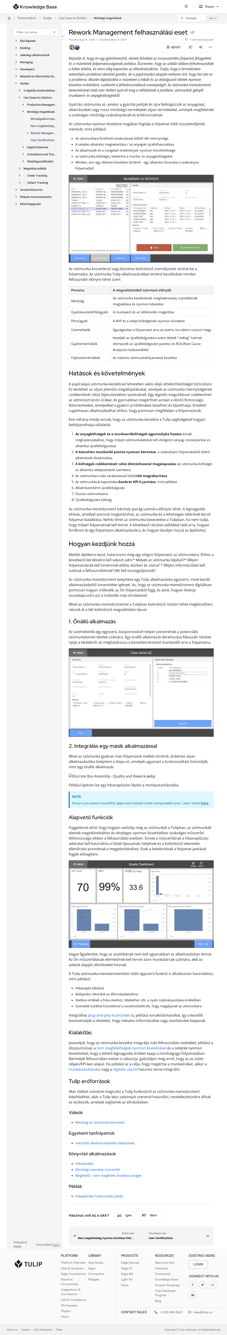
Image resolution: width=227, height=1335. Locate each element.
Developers (27, 69)
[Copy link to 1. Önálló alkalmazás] (122, 622)
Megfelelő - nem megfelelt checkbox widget (108, 1175)
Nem (153, 1215)
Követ (175, 47)
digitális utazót (125, 1069)
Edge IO (126, 1268)
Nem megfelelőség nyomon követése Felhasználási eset (44, 126)
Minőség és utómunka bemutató (100, 1122)
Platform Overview (73, 1262)
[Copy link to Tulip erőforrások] (117, 1081)
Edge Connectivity (73, 1274)
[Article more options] (210, 47)
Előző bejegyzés (30, 204)
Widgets (94, 1279)
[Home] (35, 6)
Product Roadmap (167, 1285)
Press (59, 1329)
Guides (47, 18)
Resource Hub (164, 1262)
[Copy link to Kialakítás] (98, 1033)
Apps (92, 1268)
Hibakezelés (84, 1163)
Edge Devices (130, 1262)
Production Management (42, 104)
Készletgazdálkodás (40, 161)
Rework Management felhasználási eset (44, 133)
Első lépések (28, 41)
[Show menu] (186, 6)
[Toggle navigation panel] (62, 36)
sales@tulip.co (202, 1312)
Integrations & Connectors (70, 1292)
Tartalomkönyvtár (31, 189)
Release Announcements (35, 197)
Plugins (66, 1311)
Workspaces (69, 1305)
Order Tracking (35, 175)
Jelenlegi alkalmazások (35, 55)
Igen (128, 1215)
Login (198, 1264)
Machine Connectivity (69, 1282)
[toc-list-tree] (190, 47)
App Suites (95, 1262)
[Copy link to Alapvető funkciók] (119, 817)
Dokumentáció (27, 18)
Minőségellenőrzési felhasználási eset (44, 119)
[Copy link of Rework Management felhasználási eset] (192, 32)
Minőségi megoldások (108, 18)
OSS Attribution (43, 1329)
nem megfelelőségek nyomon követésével (131, 1048)
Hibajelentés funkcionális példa (99, 1196)
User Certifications (42, 140)
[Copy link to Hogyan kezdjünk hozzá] (141, 544)
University (161, 1268)
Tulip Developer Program (165, 1293)
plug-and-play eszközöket (109, 1015)
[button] (199, 18)
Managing (26, 62)
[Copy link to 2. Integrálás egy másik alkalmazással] (164, 746)
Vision (65, 1316)
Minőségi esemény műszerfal (97, 1169)
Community (163, 1274)
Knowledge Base (166, 1279)
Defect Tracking (35, 182)
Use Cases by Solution (73, 18)
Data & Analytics (72, 1268)
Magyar (209, 6)
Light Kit (127, 1279)
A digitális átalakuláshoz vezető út (40, 90)
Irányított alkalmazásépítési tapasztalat (104, 1143)
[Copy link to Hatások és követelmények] (152, 373)
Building (25, 48)
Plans (124, 1285)
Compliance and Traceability (42, 154)
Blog (158, 1301)
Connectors (96, 1274)
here (204, 803)
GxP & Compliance (73, 1300)
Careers (25, 1329)
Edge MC (127, 1274)
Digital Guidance (37, 147)
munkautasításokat (85, 1069)
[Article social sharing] (200, 47)
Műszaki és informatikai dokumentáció (39, 76)
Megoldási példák (34, 168)
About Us (12, 1329)
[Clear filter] (54, 32)
